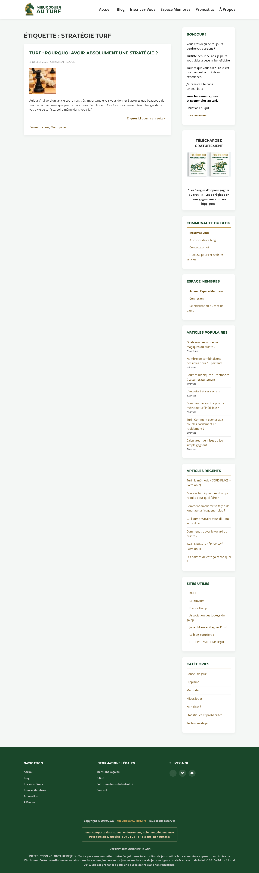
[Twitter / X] (182, 773)
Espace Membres (175, 9)
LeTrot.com (197, 601)
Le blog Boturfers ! (201, 635)
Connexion (196, 299)
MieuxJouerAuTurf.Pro (131, 820)
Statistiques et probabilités (204, 715)
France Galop (198, 608)
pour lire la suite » (146, 118)
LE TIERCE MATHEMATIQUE (207, 642)
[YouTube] (192, 773)
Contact (102, 790)
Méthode (193, 690)
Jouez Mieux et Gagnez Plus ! (208, 627)
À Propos (227, 9)
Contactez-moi (199, 247)
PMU (192, 593)
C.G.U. (100, 778)
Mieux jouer (58, 127)
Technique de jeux (199, 723)
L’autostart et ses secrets (203, 391)
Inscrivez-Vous (142, 9)
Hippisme (193, 682)
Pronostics (205, 9)
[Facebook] (173, 773)
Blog (121, 9)
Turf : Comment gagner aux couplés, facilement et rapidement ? (205, 424)
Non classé (194, 707)
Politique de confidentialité (115, 784)
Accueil (105, 9)
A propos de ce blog (202, 240)
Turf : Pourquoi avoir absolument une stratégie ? (93, 52)
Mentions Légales (108, 772)
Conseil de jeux (39, 127)
